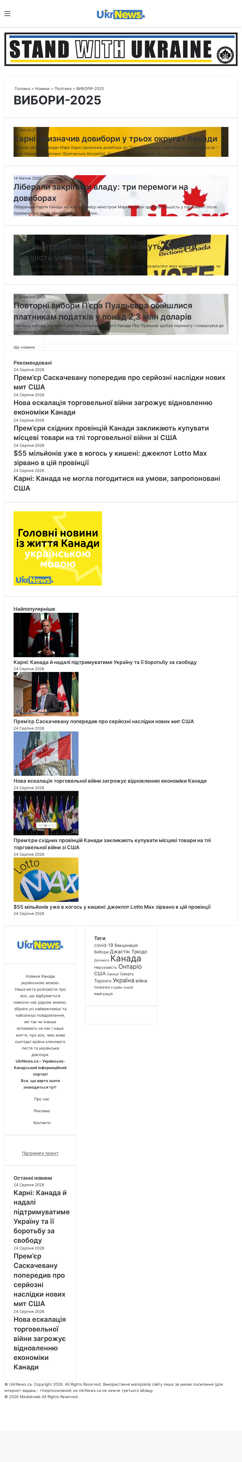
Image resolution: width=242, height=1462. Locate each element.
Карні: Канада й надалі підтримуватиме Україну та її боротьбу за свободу (105, 662)
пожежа (102, 987)
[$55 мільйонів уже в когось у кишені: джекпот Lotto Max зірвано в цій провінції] (46, 900)
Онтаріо (130, 966)
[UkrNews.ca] (121, 13)
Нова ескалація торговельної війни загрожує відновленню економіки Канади (110, 781)
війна (141, 981)
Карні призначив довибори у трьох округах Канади (115, 139)
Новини (42, 88)
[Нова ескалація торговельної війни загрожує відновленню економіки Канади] (46, 774)
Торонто (103, 980)
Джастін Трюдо (128, 952)
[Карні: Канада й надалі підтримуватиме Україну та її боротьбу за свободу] (46, 655)
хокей (128, 987)
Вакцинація (126, 945)
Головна (22, 88)
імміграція (103, 994)
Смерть (127, 973)
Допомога (101, 960)
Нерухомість (105, 967)
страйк (116, 987)
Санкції (113, 974)
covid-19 (103, 945)
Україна (123, 980)
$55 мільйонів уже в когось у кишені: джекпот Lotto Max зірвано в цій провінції (112, 907)
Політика (63, 88)
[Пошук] (235, 15)
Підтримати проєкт (40, 1153)
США (100, 973)
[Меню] (7, 15)
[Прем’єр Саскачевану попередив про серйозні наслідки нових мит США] (46, 715)
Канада (125, 958)
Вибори (101, 952)
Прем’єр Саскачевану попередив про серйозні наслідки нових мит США (104, 721)
